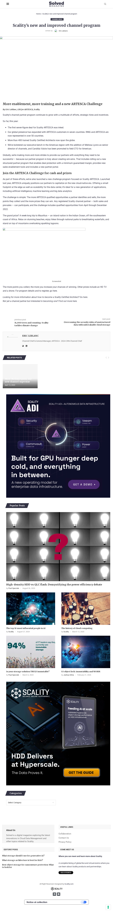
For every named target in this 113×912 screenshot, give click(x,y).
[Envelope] (58, 894)
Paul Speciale (13, 588)
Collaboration (65, 834)
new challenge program (59, 179)
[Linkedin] (54, 894)
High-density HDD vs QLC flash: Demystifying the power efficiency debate (54, 584)
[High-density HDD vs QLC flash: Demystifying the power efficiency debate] (58, 546)
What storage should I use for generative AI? (23, 856)
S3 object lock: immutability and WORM (80, 671)
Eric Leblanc (63, 31)
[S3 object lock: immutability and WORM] (85, 652)
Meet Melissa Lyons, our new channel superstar (18, 380)
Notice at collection (37, 902)
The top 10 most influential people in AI (25, 628)
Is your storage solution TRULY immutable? (27, 671)
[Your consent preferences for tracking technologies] (108, 907)
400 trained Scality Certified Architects (36, 140)
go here (53, 290)
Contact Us (64, 838)
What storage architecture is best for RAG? (22, 860)
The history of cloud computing (76, 628)
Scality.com (68, 884)
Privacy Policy (65, 842)
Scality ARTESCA (45, 127)
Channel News (57, 19)
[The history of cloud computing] (85, 608)
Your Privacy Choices (65, 902)
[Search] (105, 4)
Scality (11, 632)
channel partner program (23, 115)
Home (38, 14)
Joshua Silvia (69, 675)
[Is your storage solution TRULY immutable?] (30, 652)
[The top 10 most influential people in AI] (30, 608)
